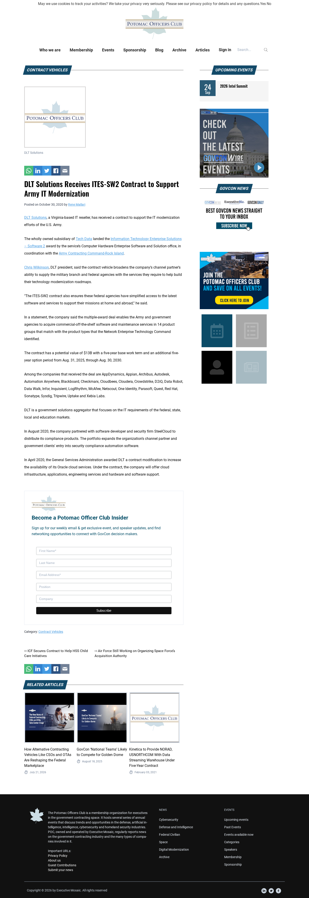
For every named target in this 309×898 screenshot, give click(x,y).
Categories (231, 842)
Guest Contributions (62, 865)
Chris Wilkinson (36, 267)
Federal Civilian (169, 834)
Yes (263, 4)
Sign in (225, 49)
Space (163, 842)
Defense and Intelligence (176, 827)
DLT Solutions (35, 217)
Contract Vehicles (50, 631)
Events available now (239, 834)
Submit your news (60, 870)
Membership (81, 50)
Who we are (50, 50)
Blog (159, 50)
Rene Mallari (76, 204)
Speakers (230, 849)
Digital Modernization (174, 849)
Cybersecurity (168, 819)
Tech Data (84, 239)
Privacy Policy (57, 855)
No (269, 4)
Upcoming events (236, 819)
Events (108, 50)
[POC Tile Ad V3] (234, 280)
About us (54, 860)
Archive (179, 50)
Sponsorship (134, 50)
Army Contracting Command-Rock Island (91, 253)
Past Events (232, 827)
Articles (202, 50)
